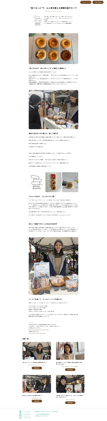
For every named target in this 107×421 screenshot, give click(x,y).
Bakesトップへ (86, 2)
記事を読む (36, 368)
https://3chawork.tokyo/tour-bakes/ (37, 333)
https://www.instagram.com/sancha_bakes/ (39, 329)
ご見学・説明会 (98, 2)
